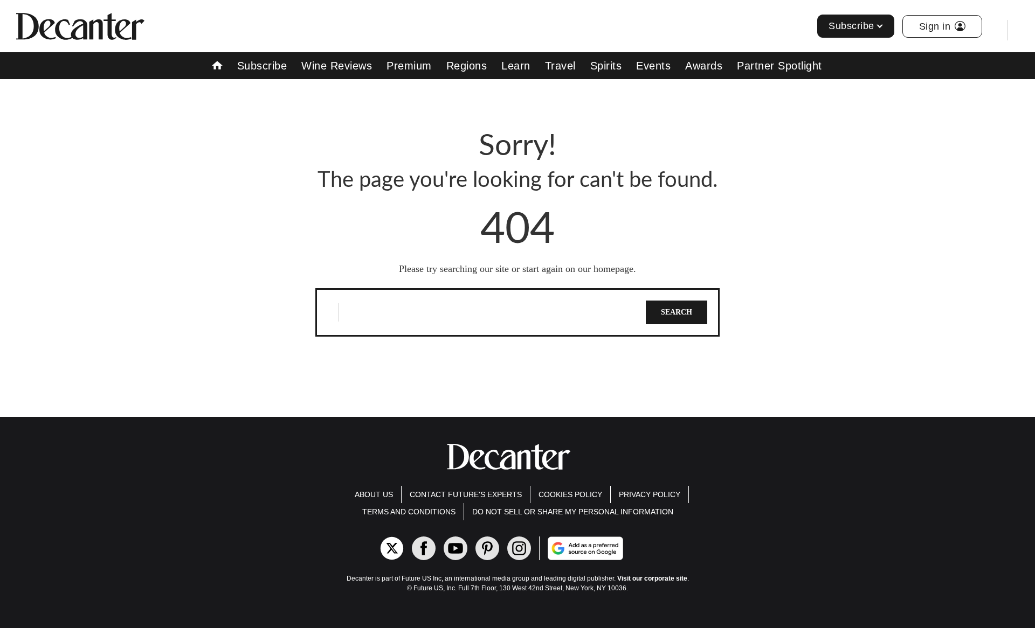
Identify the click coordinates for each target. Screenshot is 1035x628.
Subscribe (851, 25)
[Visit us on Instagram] (519, 548)
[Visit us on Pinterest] (487, 548)
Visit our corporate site (652, 578)
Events (653, 66)
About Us (374, 494)
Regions (466, 66)
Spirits (606, 66)
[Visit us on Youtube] (455, 548)
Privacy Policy (649, 494)
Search (676, 312)
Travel (560, 66)
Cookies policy (570, 494)
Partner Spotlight (779, 66)
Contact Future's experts (466, 494)
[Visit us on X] (392, 548)
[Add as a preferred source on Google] (629, 548)
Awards (703, 66)
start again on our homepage (577, 268)
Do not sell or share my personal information (572, 511)
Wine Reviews (336, 66)
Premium (409, 66)
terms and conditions (409, 511)
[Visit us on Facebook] (424, 548)
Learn (515, 66)
